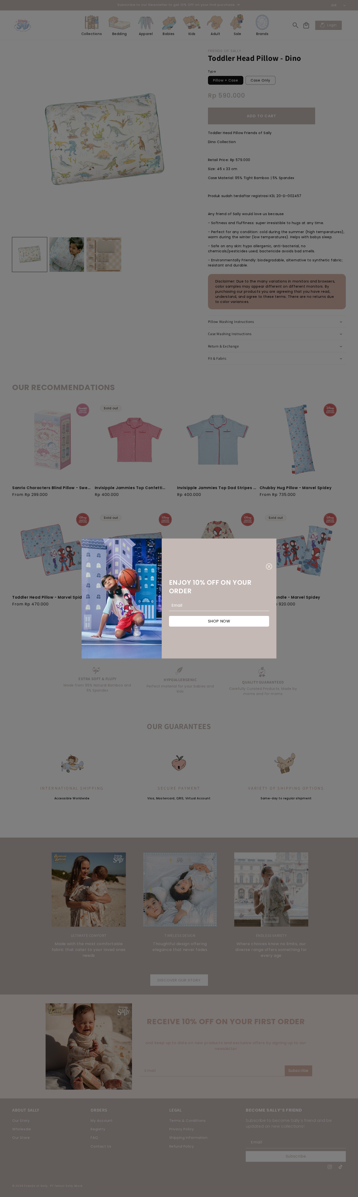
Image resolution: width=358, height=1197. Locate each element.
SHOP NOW (219, 621)
